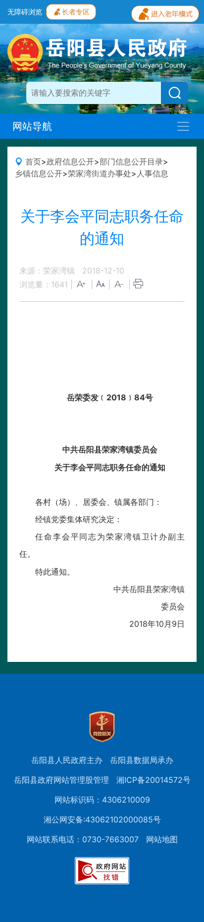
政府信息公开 (70, 161)
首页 (33, 161)
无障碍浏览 (24, 11)
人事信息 (152, 173)
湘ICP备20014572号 (153, 780)
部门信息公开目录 (131, 161)
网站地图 (162, 839)
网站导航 (32, 126)
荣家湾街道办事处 (99, 173)
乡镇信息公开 (38, 173)
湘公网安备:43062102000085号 (102, 819)
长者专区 (76, 11)
